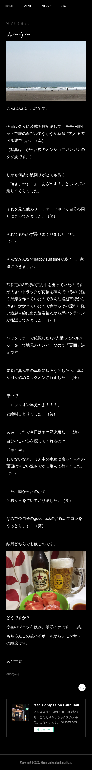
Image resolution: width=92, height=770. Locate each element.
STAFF (64, 6)
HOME (9, 6)
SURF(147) (12, 674)
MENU (28, 6)
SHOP (46, 6)
